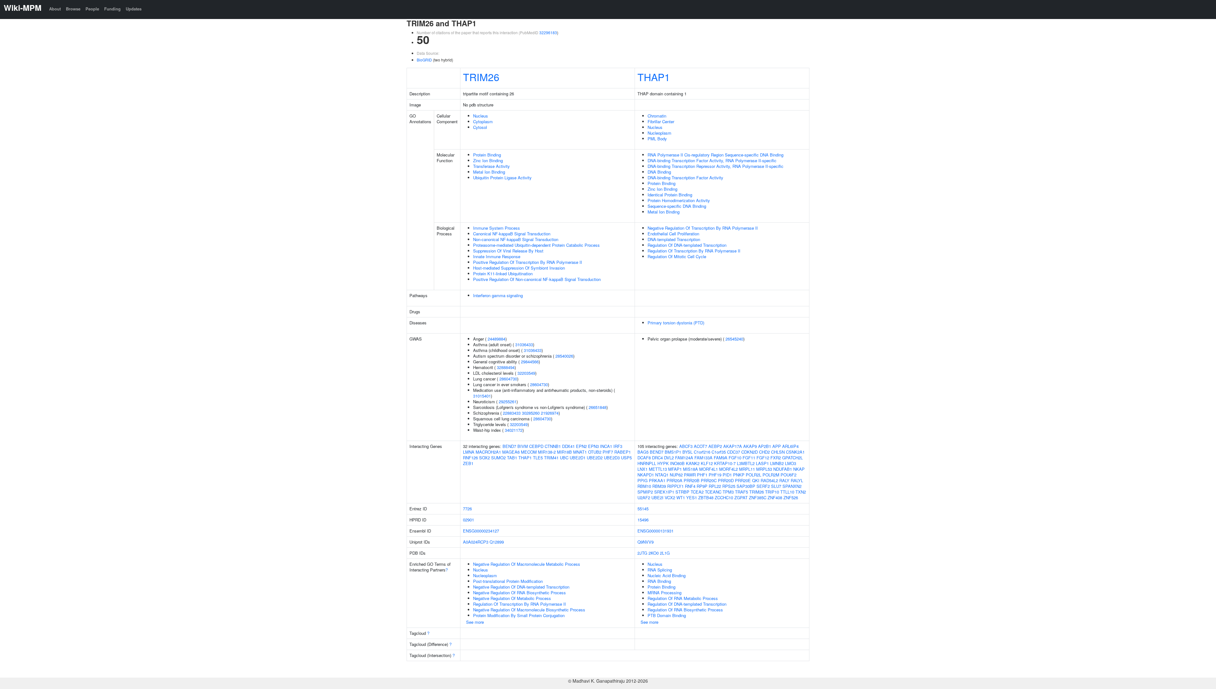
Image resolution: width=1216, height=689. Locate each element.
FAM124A (684, 458)
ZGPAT (741, 497)
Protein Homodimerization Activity (679, 200)
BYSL (687, 452)
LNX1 (642, 469)
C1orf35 (719, 452)
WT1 (680, 497)
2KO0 (654, 553)
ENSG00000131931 (655, 531)
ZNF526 (790, 497)
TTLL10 (787, 492)
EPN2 (581, 446)
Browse (73, 9)
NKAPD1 (645, 475)
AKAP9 (750, 446)
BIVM (522, 446)
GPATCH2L (792, 458)
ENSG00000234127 (481, 531)
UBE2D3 (612, 458)
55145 (643, 509)
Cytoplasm (483, 121)
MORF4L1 (708, 469)
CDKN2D (749, 452)
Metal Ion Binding (489, 172)
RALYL (797, 480)
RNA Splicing (660, 570)
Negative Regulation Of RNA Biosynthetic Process (519, 593)
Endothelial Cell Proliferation (673, 234)
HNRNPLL (646, 463)
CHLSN (778, 452)
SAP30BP (746, 486)
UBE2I (657, 497)
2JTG (642, 553)
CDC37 (733, 452)
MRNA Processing (664, 593)
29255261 (507, 402)
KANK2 (693, 463)
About (55, 9)
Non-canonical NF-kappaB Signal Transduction (515, 239)
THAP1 (653, 76)
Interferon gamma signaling (498, 295)
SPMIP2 (645, 492)
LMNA (468, 452)
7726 (467, 509)
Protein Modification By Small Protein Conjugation (519, 615)
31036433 (524, 344)
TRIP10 (772, 492)
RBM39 (659, 486)
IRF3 (617, 446)
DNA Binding (659, 172)
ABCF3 (686, 446)
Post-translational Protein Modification (508, 581)
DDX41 (568, 446)
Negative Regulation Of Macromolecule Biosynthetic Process (529, 610)
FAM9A (720, 458)
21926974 (550, 413)
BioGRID (424, 59)
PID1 (727, 475)
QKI (755, 480)
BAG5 (643, 452)
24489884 (496, 339)
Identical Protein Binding (670, 195)
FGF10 (735, 458)
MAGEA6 (511, 452)
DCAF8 (644, 458)
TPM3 (728, 492)
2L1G (665, 553)
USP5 (626, 458)
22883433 (512, 413)
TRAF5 (741, 492)
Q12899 (497, 542)
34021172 (513, 430)
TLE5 (538, 458)
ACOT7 (700, 446)
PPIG (642, 480)
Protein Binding (487, 155)
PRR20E (743, 480)
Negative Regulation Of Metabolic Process (512, 598)
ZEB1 (468, 463)
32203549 (526, 373)
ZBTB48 (705, 497)
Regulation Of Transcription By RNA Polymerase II (694, 251)
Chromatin (657, 116)
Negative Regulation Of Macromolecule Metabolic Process (526, 564)
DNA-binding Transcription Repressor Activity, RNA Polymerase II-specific (715, 166)
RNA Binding (659, 581)
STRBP (682, 492)
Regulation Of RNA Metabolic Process (683, 598)
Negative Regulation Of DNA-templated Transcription (521, 587)
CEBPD (536, 446)
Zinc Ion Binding (488, 160)
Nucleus (480, 116)
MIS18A (690, 469)
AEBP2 (715, 446)
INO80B (677, 463)
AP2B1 (764, 446)
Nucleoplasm (659, 133)
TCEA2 (697, 492)
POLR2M (771, 475)
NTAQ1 (661, 475)
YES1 (691, 497)
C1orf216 (702, 452)
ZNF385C (757, 497)
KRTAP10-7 (725, 463)
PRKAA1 (657, 480)
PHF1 (702, 475)
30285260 (531, 413)
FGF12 (763, 458)
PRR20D (726, 480)
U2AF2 (643, 497)
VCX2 (670, 497)
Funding (112, 9)
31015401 (482, 396)
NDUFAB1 (782, 469)
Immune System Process (496, 228)
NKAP (799, 469)
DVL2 (669, 458)
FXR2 (775, 458)
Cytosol (480, 127)
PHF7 (608, 452)
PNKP (738, 475)
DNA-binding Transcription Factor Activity (685, 178)
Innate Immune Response (496, 256)
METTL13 (658, 469)
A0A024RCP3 (475, 542)
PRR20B (692, 480)
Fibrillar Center (661, 121)
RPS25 (728, 486)
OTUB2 (594, 452)
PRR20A (674, 480)
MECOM (529, 452)
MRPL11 (747, 469)
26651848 (597, 407)
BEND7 (509, 446)
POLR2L (753, 475)
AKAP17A (732, 446)
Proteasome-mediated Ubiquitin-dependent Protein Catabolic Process (536, 245)
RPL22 (715, 486)
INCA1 (606, 446)
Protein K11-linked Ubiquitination (503, 274)
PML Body (657, 139)
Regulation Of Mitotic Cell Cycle (677, 256)
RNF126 (470, 458)
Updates (134, 9)
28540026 (564, 356)
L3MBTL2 (746, 463)
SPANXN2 (791, 486)
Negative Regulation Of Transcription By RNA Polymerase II (703, 228)
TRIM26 (481, 76)
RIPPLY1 (675, 486)
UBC (564, 458)
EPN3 (593, 446)
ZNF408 (775, 497)
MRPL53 (764, 469)
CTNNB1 (553, 446)
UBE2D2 (595, 458)
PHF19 (715, 475)
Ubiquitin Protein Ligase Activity (502, 178)
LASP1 (762, 463)
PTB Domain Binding (667, 615)
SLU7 (776, 486)
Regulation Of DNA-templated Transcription (687, 245)
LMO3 (790, 463)
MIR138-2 (547, 452)
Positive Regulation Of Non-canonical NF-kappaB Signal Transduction (537, 279)
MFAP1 (675, 469)
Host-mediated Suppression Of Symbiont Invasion (519, 268)
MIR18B (564, 452)
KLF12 (707, 463)
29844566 (530, 362)
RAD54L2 (769, 480)
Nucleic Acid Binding (667, 575)
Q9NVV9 (645, 542)
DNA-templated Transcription (674, 239)
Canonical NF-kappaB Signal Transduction (511, 234)
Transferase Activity (491, 166)
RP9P (702, 486)
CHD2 (764, 452)
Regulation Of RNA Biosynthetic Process (685, 610)
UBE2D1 (578, 458)
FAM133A (703, 458)
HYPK (663, 463)
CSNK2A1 (795, 452)
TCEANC (713, 492)
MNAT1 (580, 452)
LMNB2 (777, 463)
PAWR (690, 475)
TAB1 (512, 458)
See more (475, 622)
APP (776, 446)
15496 (643, 520)
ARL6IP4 (790, 446)
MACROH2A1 (488, 452)
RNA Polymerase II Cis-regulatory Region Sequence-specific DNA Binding (715, 155)
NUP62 (676, 475)
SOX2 (484, 458)
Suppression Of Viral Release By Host (508, 251)
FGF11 (749, 458)
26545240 (734, 339)
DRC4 (657, 458)
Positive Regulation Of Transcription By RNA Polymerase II (527, 262)
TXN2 (800, 492)
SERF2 (763, 486)
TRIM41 (551, 458)
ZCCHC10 (724, 497)
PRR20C (709, 480)
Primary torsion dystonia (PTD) (676, 323)
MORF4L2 (728, 469)
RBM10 (644, 486)
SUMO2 (498, 458)
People (92, 9)
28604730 (508, 379)
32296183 (548, 32)
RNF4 (690, 486)
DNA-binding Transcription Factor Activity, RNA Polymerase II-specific (712, 160)
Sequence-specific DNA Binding (677, 206)
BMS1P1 (673, 452)
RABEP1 (622, 452)
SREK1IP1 (664, 492)
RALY (784, 480)
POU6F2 (788, 475)
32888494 (506, 367)
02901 (468, 520)
